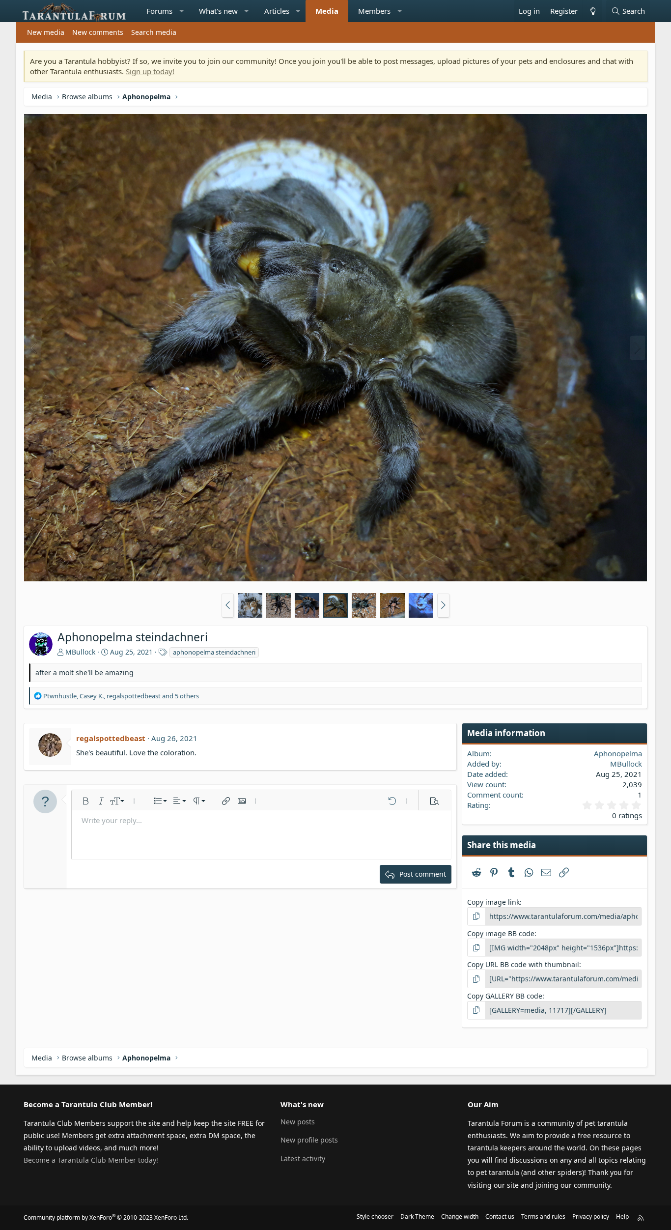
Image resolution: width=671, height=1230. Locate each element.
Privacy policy (590, 1216)
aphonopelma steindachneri (214, 652)
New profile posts (309, 1139)
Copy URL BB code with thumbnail (523, 964)
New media (45, 32)
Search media (153, 32)
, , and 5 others (121, 695)
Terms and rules (543, 1216)
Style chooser (375, 1216)
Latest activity (302, 1158)
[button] (181, 11)
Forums (159, 11)
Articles (276, 11)
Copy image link (493, 902)
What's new (218, 11)
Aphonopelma (618, 753)
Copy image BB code (500, 933)
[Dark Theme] (592, 11)
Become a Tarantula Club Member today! (91, 1160)
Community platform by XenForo (106, 1217)
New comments (97, 32)
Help (622, 1216)
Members (374, 11)
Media (326, 11)
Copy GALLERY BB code (504, 996)
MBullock (80, 652)
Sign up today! (150, 71)
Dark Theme (417, 1216)
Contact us (499, 1216)
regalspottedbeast (110, 738)
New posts (297, 1121)
